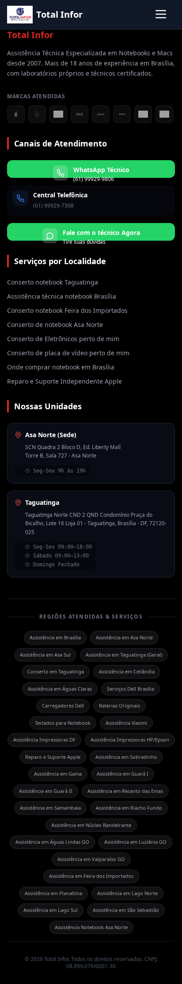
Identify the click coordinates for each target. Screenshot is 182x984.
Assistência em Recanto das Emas (125, 791)
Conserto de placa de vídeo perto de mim (68, 353)
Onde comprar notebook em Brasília (60, 367)
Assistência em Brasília (55, 637)
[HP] (143, 114)
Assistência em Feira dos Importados (91, 876)
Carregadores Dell (63, 705)
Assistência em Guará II (45, 791)
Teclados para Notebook (63, 722)
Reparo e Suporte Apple (52, 756)
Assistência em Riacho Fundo (129, 807)
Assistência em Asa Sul (45, 654)
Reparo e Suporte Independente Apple (64, 381)
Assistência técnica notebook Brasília (61, 296)
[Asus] (79, 114)
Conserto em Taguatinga (55, 671)
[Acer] (58, 114)
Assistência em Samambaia (50, 807)
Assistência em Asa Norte (124, 637)
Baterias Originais (119, 705)
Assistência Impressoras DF (44, 739)
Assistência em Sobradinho (126, 756)
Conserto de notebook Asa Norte (55, 324)
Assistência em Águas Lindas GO (52, 841)
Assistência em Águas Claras (60, 688)
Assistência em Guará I (122, 773)
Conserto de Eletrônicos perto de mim (63, 338)
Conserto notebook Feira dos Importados (67, 310)
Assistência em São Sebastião (126, 910)
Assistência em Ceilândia (127, 671)
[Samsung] (122, 114)
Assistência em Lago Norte (127, 893)
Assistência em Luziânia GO (135, 841)
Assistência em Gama (58, 773)
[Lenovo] (101, 114)
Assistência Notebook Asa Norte (91, 927)
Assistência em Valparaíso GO (91, 859)
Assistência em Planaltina (53, 893)
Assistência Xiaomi (126, 722)
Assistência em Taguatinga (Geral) (124, 654)
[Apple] (16, 114)
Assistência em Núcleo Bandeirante (91, 825)
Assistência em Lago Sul (50, 910)
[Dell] (37, 114)
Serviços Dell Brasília (130, 688)
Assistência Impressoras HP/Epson (130, 739)
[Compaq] (164, 114)
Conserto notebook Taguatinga (52, 282)
